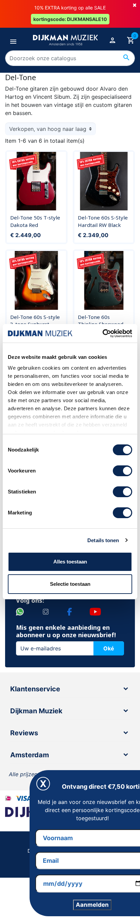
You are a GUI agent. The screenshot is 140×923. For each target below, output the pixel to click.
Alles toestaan (70, 561)
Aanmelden (92, 904)
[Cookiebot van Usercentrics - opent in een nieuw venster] (102, 333)
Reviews (24, 733)
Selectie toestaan (70, 584)
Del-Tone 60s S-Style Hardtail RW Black (103, 221)
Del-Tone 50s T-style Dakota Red (35, 221)
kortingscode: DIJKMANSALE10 (70, 19)
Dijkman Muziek (36, 711)
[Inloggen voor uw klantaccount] (112, 40)
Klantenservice (35, 689)
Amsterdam (29, 755)
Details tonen (103, 540)
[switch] (122, 470)
